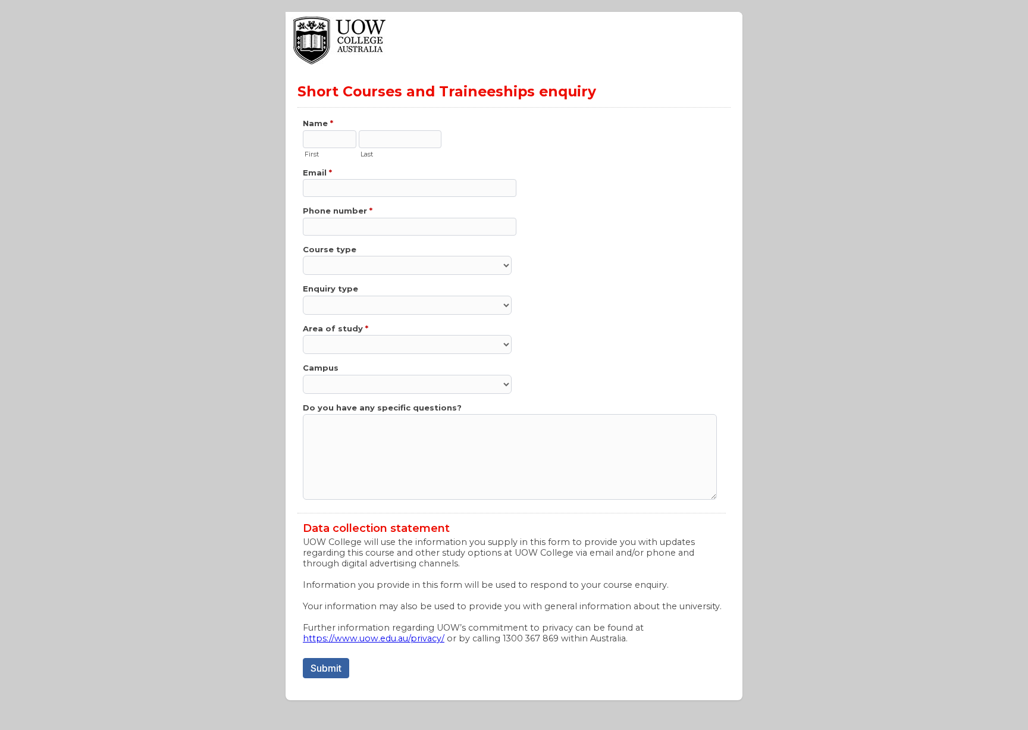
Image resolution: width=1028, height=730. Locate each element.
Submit (326, 668)
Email (317, 172)
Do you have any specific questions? (382, 407)
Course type (329, 249)
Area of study (335, 328)
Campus (321, 367)
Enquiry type (330, 288)
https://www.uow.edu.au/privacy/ (373, 638)
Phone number (337, 210)
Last (367, 154)
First (312, 154)
